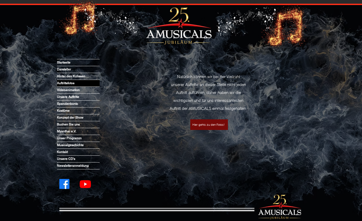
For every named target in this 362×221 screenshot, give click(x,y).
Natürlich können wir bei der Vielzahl (208, 76)
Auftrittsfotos (65, 83)
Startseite (63, 62)
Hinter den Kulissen (71, 76)
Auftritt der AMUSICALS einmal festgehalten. (208, 108)
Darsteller (64, 69)
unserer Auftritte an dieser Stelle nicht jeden (208, 84)
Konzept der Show (70, 117)
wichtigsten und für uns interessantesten (208, 100)
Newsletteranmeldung (73, 166)
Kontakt (62, 152)
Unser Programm (69, 138)
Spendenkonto (67, 104)
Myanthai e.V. (66, 131)
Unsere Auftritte (68, 97)
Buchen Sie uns (68, 124)
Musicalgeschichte (70, 145)
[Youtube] (85, 184)
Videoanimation (68, 90)
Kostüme (63, 110)
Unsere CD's (66, 159)
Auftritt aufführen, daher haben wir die (208, 92)
